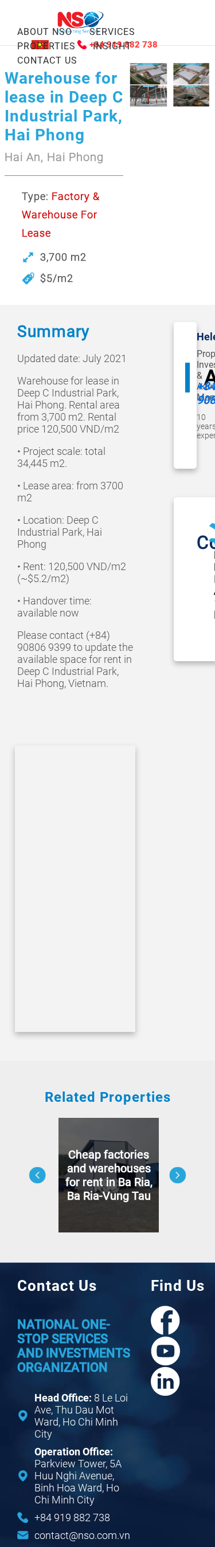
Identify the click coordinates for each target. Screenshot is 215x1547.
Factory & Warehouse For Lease (61, 214)
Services (112, 31)
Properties (46, 46)
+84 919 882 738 (72, 1517)
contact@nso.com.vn (82, 1535)
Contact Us (47, 60)
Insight (112, 46)
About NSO (44, 31)
